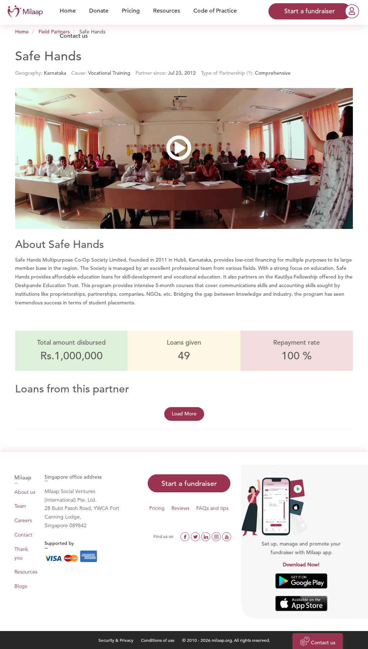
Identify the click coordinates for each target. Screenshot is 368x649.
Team (20, 506)
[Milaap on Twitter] (196, 536)
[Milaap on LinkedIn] (206, 536)
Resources (25, 572)
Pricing (157, 508)
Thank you (21, 553)
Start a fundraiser (189, 483)
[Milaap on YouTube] (226, 536)
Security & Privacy (115, 640)
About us (24, 492)
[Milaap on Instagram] (217, 536)
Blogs (20, 586)
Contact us (74, 36)
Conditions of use (158, 640)
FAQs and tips (212, 508)
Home (22, 31)
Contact (23, 534)
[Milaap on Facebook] (185, 536)
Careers (23, 520)
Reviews (180, 508)
